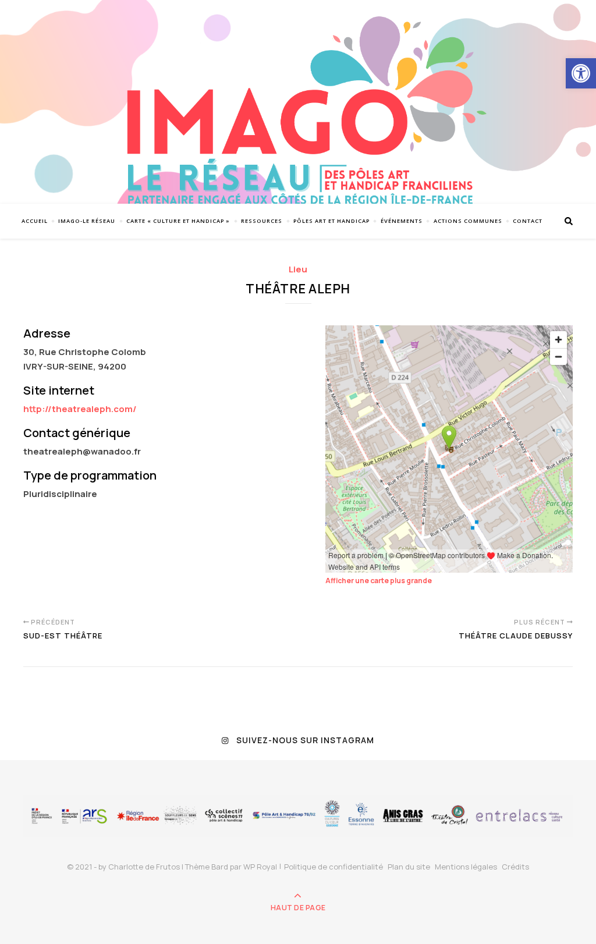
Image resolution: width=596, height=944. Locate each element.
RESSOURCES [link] (261, 221)
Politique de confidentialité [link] (333, 866)
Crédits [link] (515, 866)
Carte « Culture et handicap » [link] (178, 221)
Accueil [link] (35, 221)
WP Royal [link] (260, 866)
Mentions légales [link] (466, 866)
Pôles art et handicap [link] (331, 221)
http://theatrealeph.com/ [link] (80, 409)
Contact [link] (527, 221)
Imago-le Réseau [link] (86, 221)
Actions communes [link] (468, 221)
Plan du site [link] (409, 866)
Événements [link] (402, 221)
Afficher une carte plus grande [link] (378, 580)
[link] (581, 73)
